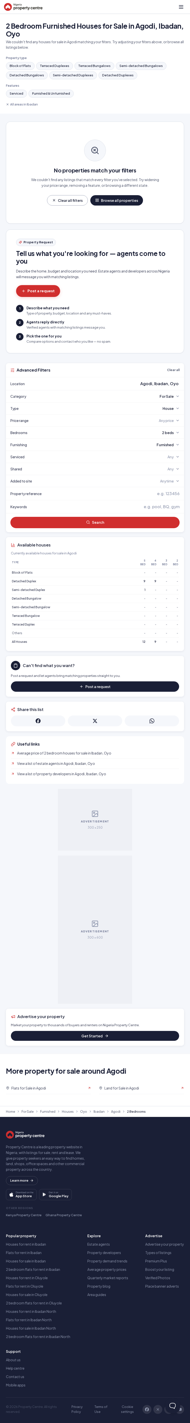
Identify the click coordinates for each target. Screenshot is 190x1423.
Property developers (104, 1252)
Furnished (47, 1111)
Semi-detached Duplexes (73, 75)
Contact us (15, 1376)
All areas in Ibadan (24, 104)
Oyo (83, 1111)
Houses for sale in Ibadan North (31, 1328)
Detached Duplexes (118, 75)
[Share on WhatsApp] (152, 720)
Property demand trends (107, 1261)
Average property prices (106, 1269)
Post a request (41, 290)
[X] (157, 1409)
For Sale (28, 1111)
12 (143, 642)
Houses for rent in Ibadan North (31, 1311)
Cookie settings (127, 1409)
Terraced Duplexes (54, 66)
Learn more (19, 1180)
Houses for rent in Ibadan (26, 1244)
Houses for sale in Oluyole (27, 1294)
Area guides (96, 1294)
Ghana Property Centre (64, 1215)
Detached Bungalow (26, 598)
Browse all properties (119, 200)
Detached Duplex (24, 581)
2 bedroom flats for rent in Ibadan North (38, 1336)
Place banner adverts (162, 1286)
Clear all (173, 370)
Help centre (15, 1368)
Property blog (98, 1286)
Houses (68, 1111)
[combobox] (107, 384)
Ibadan (99, 1111)
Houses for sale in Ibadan (26, 1261)
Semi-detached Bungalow (31, 607)
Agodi (115, 1111)
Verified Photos (157, 1278)
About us (13, 1360)
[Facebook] (146, 1409)
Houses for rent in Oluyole (27, 1278)
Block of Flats (20, 66)
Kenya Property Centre (24, 1215)
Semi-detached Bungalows (141, 66)
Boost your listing (159, 1269)
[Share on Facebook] (38, 720)
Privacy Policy (77, 1409)
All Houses (19, 642)
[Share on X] (95, 720)
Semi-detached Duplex (28, 590)
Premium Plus (156, 1261)
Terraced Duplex (23, 624)
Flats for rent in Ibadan (24, 1252)
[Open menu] (181, 7)
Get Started (92, 1036)
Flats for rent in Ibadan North (29, 1320)
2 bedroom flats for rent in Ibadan (33, 1269)
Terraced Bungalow (26, 616)
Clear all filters (70, 200)
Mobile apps (15, 1385)
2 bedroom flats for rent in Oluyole (34, 1303)
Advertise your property (164, 1244)
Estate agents (98, 1244)
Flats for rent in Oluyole (24, 1286)
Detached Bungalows (27, 75)
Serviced (16, 93)
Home (10, 1111)
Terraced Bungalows (94, 66)
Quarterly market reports (107, 1278)
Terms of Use (101, 1409)
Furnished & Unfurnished (51, 93)
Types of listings (158, 1252)
